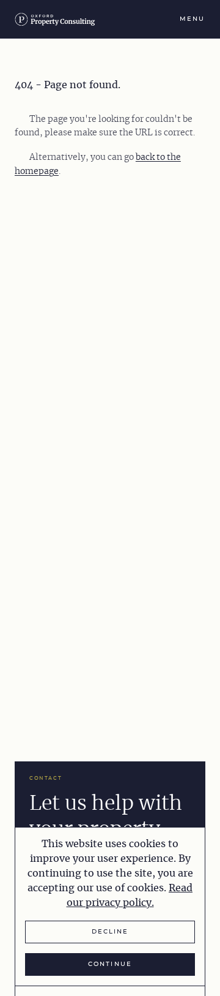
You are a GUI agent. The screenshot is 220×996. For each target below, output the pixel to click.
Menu (192, 19)
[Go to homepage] (59, 19)
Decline (110, 932)
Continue (109, 964)
